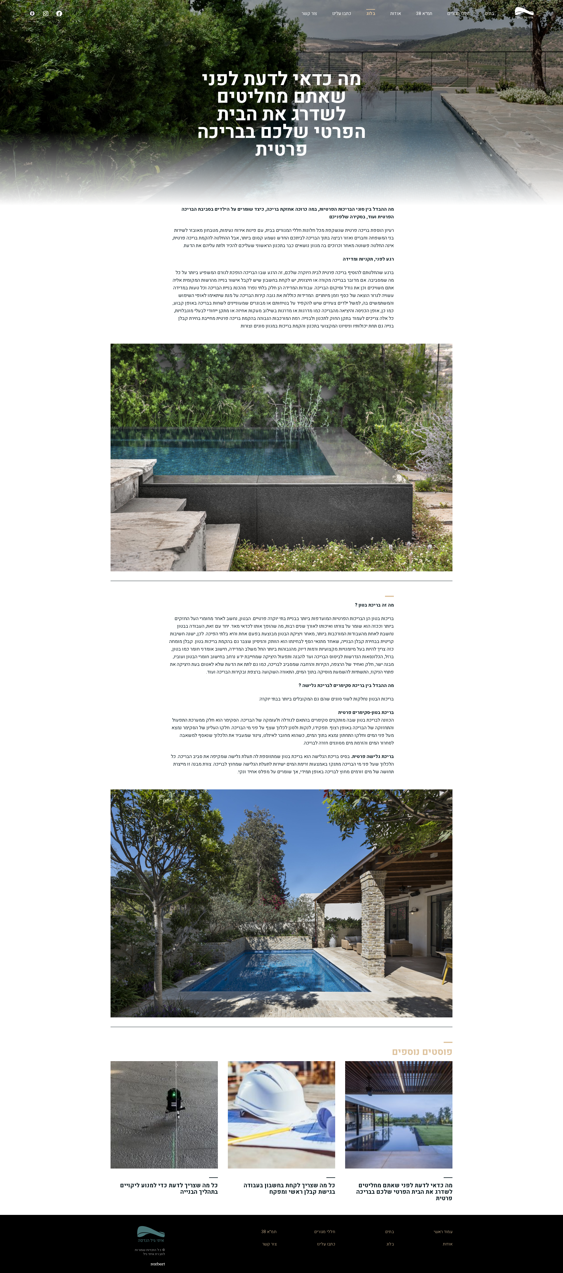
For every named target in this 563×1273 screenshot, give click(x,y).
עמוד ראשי (443, 1232)
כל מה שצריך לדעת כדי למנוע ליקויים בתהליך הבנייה (169, 1188)
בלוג (370, 13)
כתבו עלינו (341, 13)
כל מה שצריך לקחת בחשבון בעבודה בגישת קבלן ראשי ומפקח (289, 1188)
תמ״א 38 (424, 13)
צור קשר (309, 13)
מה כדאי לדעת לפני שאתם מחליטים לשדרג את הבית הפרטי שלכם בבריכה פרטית (404, 1192)
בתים (489, 13)
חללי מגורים (458, 13)
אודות (395, 13)
